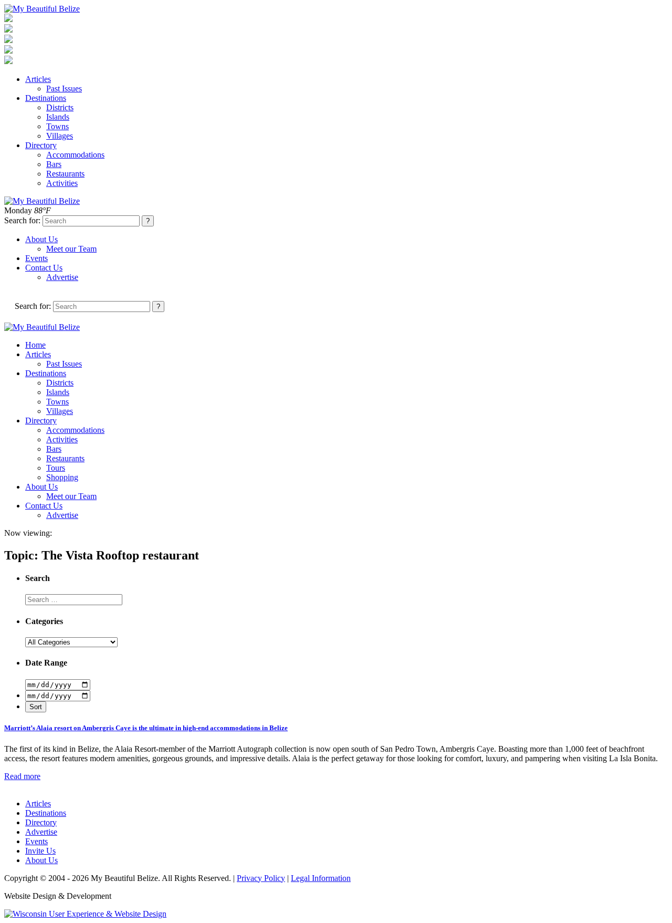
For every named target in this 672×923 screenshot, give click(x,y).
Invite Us (40, 850)
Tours (55, 467)
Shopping (62, 477)
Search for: (22, 220)
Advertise (62, 277)
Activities (62, 183)
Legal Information (321, 878)
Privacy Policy (261, 878)
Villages (59, 135)
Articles (38, 79)
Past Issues (64, 88)
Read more (22, 776)
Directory (41, 145)
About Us (41, 239)
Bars (53, 164)
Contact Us (43, 267)
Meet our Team (71, 248)
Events (36, 258)
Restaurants (65, 173)
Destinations (45, 98)
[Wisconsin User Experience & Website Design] (85, 913)
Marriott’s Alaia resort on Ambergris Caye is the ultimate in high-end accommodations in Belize (146, 728)
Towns (57, 126)
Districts (60, 107)
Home (35, 344)
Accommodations (75, 154)
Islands (57, 116)
